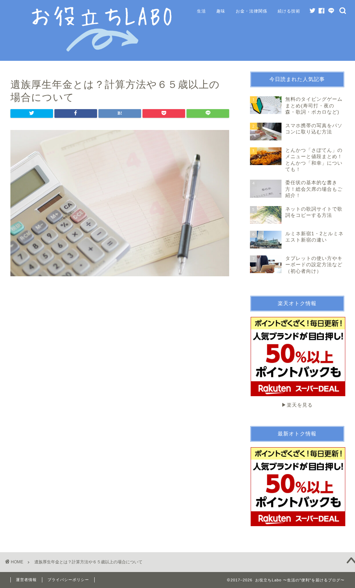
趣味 (220, 11)
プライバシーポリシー (68, 580)
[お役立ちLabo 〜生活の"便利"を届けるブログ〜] (103, 50)
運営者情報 (26, 580)
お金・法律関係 (251, 11)
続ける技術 (289, 11)
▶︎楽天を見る (297, 405)
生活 (201, 11)
